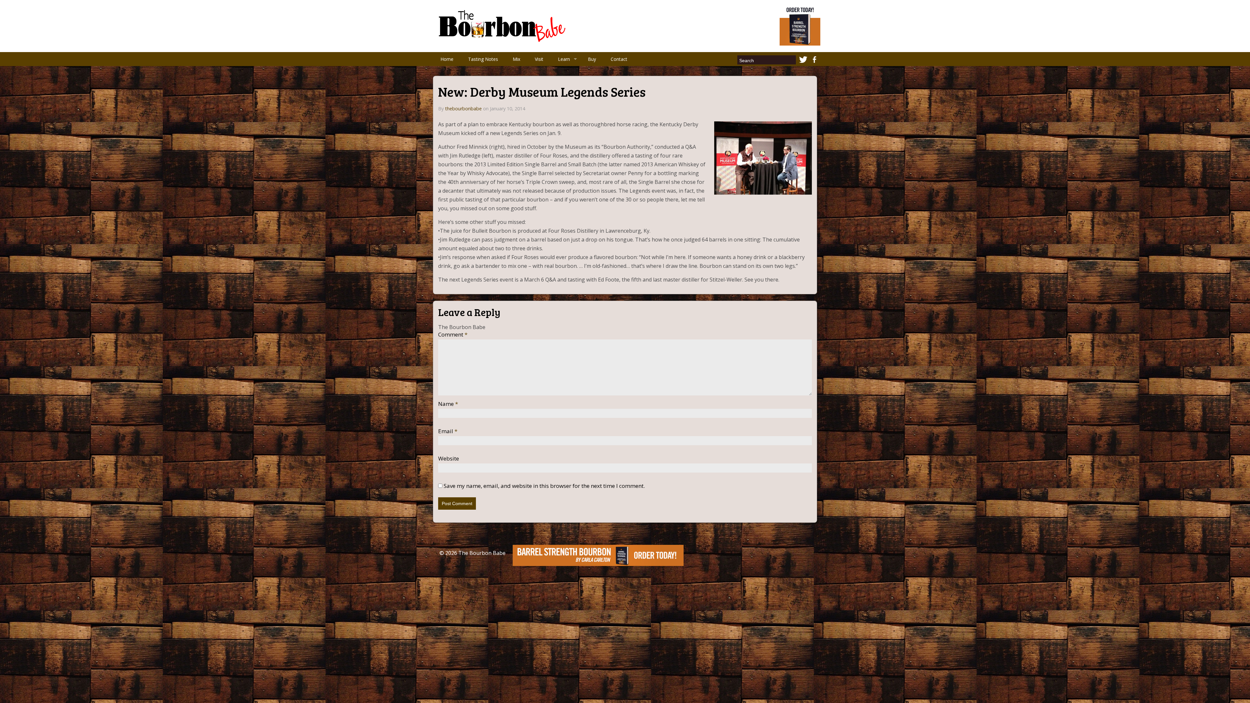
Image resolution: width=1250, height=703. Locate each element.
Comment (452, 334)
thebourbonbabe (463, 108)
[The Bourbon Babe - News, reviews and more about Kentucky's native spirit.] (503, 25)
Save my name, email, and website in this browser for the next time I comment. (544, 486)
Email (447, 431)
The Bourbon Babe (482, 553)
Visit (539, 59)
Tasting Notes (483, 59)
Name (448, 404)
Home (446, 59)
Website (448, 458)
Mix (516, 59)
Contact (619, 59)
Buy (592, 59)
